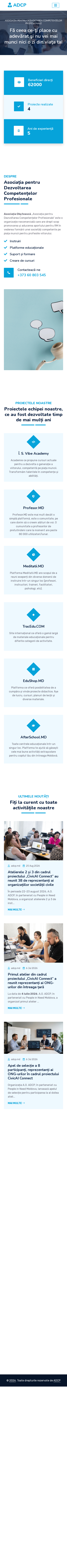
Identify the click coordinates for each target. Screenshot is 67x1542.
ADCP (57, 1380)
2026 (12, 1380)
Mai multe (15, 909)
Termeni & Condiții (19, 1307)
